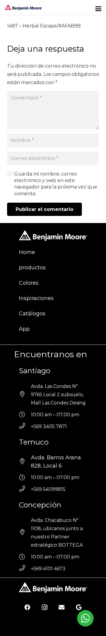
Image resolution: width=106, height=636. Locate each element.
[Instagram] (44, 607)
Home (27, 252)
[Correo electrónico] (61, 607)
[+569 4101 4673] (25, 569)
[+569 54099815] (25, 489)
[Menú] (98, 8)
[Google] (78, 607)
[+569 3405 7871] (25, 426)
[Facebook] (27, 607)
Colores (29, 283)
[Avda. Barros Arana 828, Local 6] (25, 462)
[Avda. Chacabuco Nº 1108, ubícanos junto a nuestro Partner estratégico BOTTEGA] (25, 533)
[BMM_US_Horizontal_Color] (23, 7)
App (24, 329)
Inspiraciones (36, 298)
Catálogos (32, 313)
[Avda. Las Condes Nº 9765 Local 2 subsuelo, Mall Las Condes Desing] (25, 395)
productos (32, 267)
